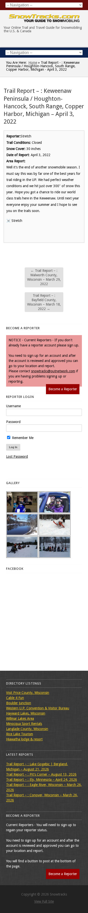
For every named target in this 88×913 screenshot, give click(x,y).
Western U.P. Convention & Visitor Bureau (37, 708)
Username (13, 406)
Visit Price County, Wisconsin (27, 693)
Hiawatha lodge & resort (24, 739)
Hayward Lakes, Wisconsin (25, 713)
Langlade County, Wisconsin (27, 729)
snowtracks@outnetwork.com (53, 371)
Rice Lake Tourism (19, 734)
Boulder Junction (18, 703)
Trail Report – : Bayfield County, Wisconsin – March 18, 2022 (44, 302)
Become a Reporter (62, 389)
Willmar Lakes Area (20, 718)
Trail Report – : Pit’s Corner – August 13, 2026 (41, 774)
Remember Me (22, 438)
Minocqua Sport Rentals (24, 724)
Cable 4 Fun (15, 698)
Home (32, 63)
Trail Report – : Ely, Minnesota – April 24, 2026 (41, 780)
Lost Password (17, 456)
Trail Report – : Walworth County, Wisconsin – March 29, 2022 (44, 277)
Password (13, 422)
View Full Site (44, 901)
